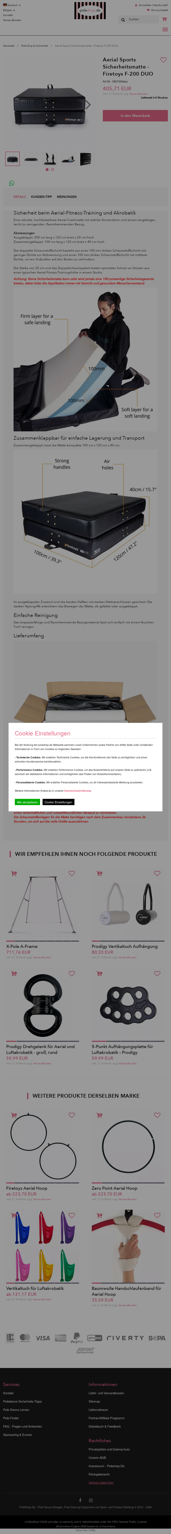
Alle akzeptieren (27, 802)
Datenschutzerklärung (77, 790)
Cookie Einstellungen (58, 802)
